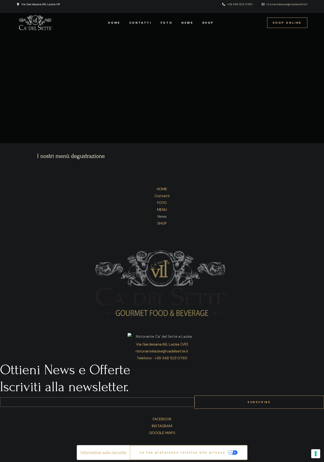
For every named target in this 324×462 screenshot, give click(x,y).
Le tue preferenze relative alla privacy (183, 452)
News (187, 23)
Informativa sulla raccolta (103, 452)
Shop (208, 23)
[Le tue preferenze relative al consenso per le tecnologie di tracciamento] (315, 453)
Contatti (140, 23)
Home (114, 23)
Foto (166, 23)
